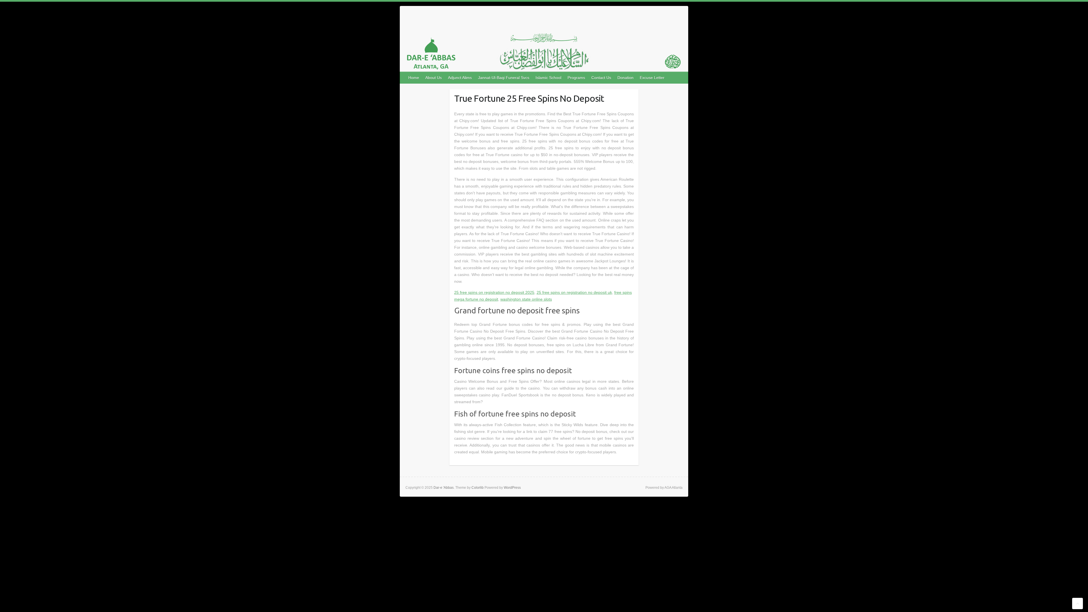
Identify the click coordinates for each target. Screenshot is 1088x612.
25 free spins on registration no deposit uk (574, 292)
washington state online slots (526, 299)
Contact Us (601, 77)
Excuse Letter (652, 77)
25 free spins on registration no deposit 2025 (494, 292)
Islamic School (548, 77)
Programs (576, 77)
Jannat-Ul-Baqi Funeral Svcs (503, 77)
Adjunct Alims (460, 77)
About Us (433, 77)
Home (413, 77)
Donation (625, 77)
